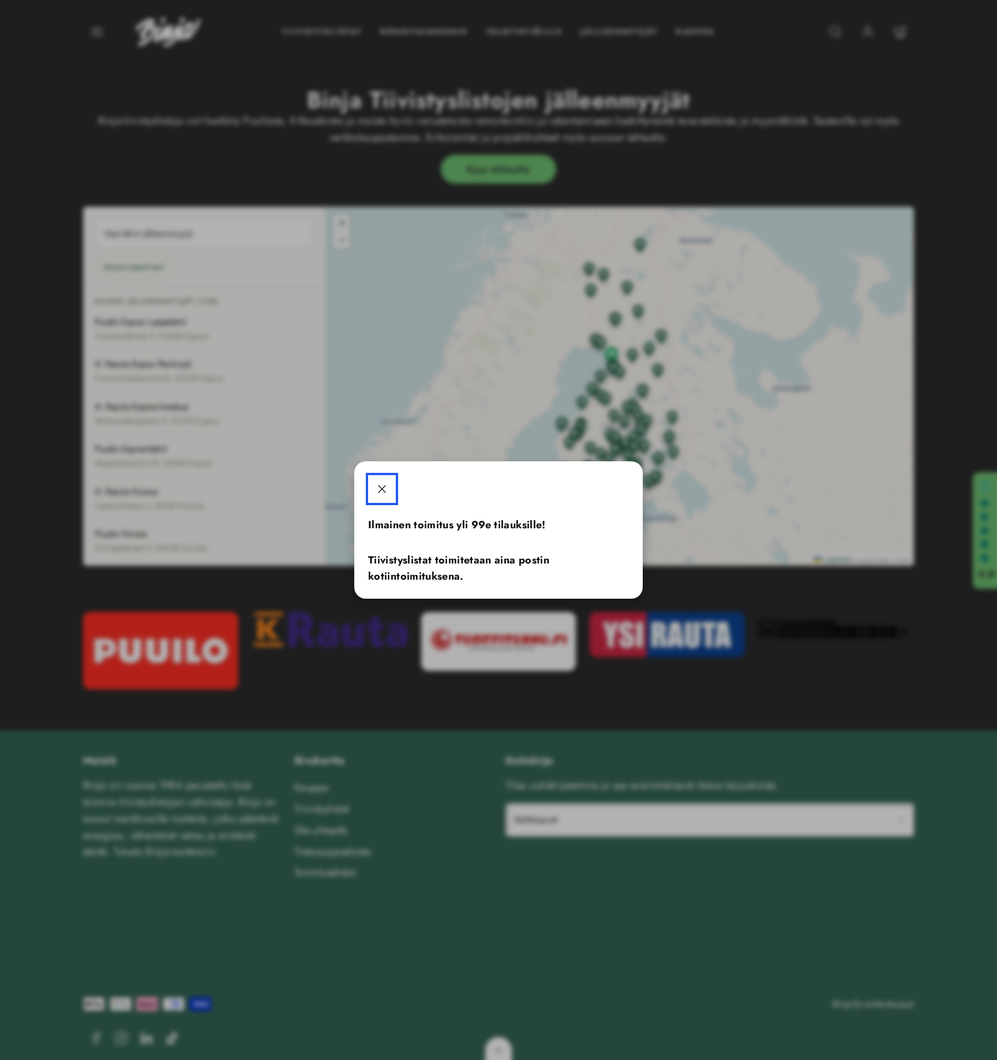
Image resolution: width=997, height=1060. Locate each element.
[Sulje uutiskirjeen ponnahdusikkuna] (382, 489)
